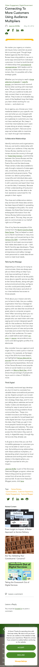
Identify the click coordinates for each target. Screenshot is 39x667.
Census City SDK (11, 240)
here (22, 481)
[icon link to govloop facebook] (13, 30)
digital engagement (13, 494)
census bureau (16, 489)
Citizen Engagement (12, 5)
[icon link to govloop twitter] (8, 30)
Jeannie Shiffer (10, 469)
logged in (18, 609)
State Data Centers (15, 156)
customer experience (25, 492)
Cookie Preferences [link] (6, 666)
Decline (21, 655)
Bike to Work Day (20, 370)
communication (11, 492)
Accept (21, 648)
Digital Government (26, 5)
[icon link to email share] (22, 30)
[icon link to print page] (6, 33)
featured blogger (27, 494)
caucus (13, 338)
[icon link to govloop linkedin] (17, 30)
